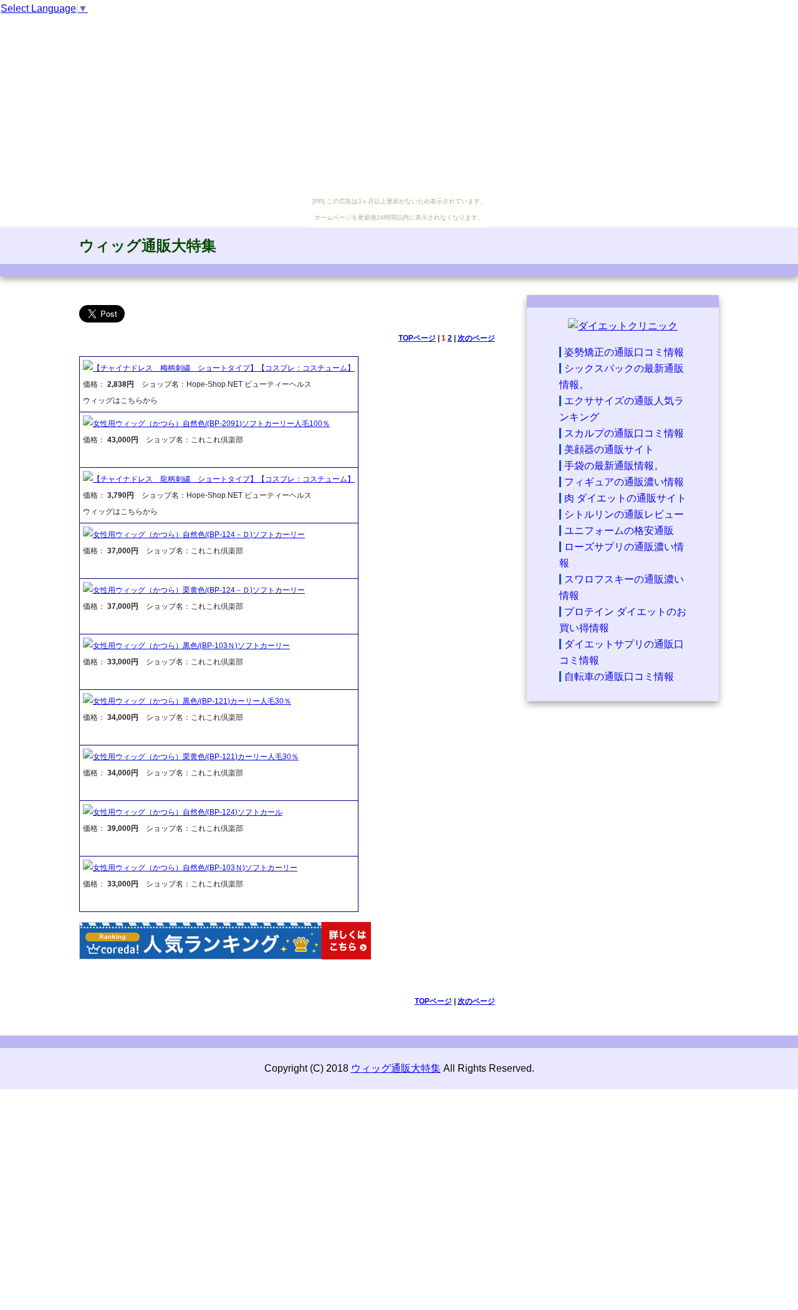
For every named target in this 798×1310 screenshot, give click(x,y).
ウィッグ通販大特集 (147, 245)
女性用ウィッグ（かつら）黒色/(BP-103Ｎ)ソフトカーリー (191, 645)
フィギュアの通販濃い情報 (624, 482)
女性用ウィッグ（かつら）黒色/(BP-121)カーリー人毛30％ (192, 701)
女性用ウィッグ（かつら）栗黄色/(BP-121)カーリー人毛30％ (196, 756)
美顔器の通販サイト (609, 449)
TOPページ (417, 338)
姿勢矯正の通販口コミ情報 (624, 352)
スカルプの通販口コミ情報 (624, 433)
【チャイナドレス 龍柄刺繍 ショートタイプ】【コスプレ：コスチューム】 (224, 479)
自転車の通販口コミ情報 (619, 676)
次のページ (476, 338)
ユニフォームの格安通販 (619, 530)
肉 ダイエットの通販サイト (625, 498)
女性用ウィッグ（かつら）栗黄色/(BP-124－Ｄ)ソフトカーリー (199, 590)
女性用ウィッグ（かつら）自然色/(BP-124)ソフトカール (187, 812)
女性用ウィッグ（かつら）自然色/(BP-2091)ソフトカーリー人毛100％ (211, 423)
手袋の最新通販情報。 (614, 465)
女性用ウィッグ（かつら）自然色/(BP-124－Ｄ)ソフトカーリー (199, 534)
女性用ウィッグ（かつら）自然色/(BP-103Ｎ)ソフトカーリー (195, 867)
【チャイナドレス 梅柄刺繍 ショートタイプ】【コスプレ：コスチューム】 (224, 368)
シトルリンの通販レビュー (624, 514)
